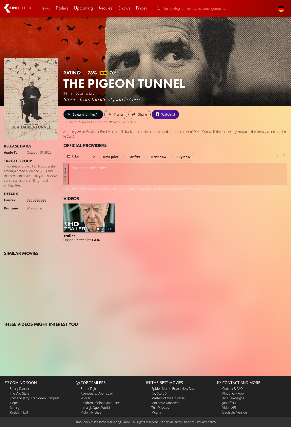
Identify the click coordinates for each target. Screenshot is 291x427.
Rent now (158, 157)
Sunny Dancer (19, 389)
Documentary (36, 200)
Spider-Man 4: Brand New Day (172, 389)
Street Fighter (90, 389)
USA (75, 156)
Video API (229, 408)
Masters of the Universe (168, 398)
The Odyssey (160, 408)
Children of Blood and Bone (100, 403)
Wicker (85, 398)
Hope (14, 403)
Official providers (85, 145)
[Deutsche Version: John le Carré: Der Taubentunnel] (281, 8)
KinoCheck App (233, 393)
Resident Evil (19, 412)
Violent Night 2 (91, 412)
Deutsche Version (234, 412)
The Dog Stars (19, 393)
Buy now (183, 157)
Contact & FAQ (232, 389)
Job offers (229, 403)
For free (134, 157)
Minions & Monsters (165, 403)
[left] (277, 156)
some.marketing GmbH (114, 422)
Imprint (189, 422)
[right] (284, 156)
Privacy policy (206, 422)
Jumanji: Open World (95, 408)
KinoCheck (82, 422)
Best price (111, 157)
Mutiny (14, 408)
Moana (156, 412)
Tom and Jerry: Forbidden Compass (34, 398)
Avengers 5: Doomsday (97, 393)
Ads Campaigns (233, 398)
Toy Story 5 (159, 393)
